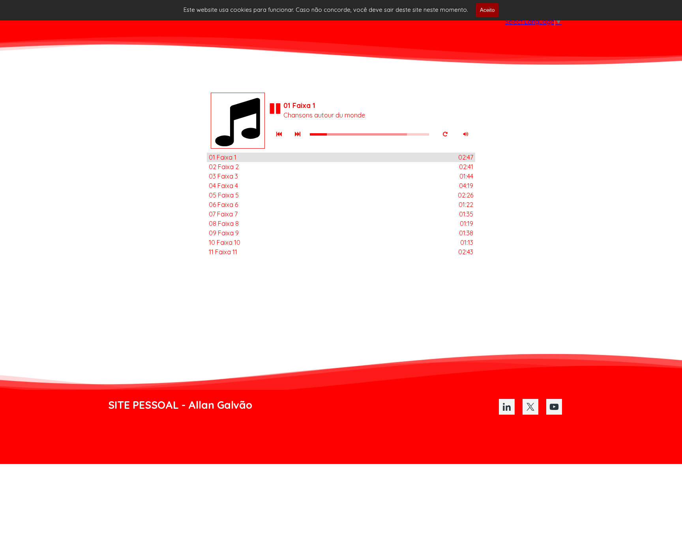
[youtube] (554, 407)
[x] (530, 407)
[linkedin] (507, 407)
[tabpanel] (215, 405)
